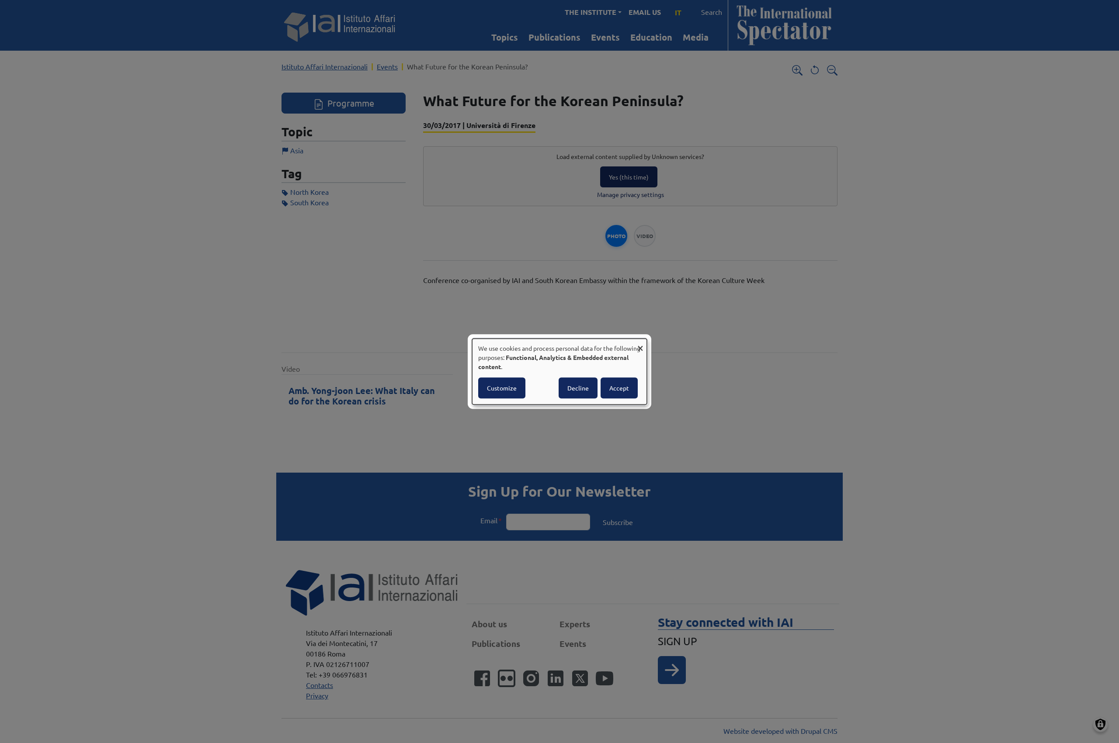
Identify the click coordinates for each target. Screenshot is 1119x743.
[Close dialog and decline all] (640, 344)
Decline (578, 388)
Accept (619, 388)
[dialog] (559, 372)
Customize (502, 388)
